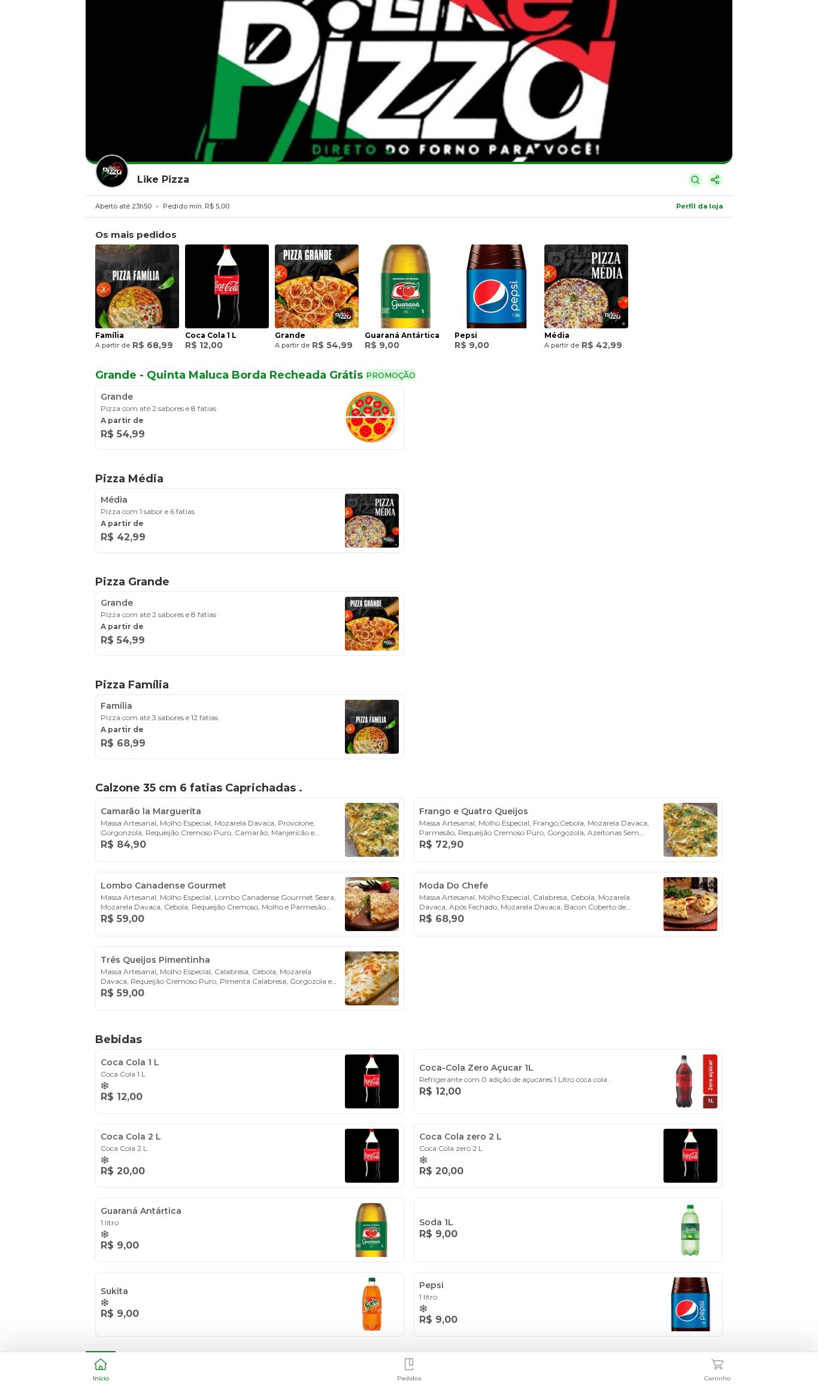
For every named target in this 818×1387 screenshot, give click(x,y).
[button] (101, 1368)
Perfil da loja (699, 206)
